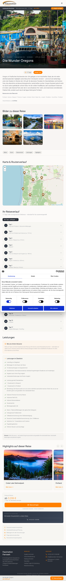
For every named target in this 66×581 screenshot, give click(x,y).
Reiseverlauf (19, 152)
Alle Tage (9, 219)
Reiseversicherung (28, 565)
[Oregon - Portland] (53, 121)
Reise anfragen (34, 505)
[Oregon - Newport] (12, 121)
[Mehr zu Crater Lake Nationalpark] (28, 465)
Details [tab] (33, 276)
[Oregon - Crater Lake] (33, 137)
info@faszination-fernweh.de (55, 557)
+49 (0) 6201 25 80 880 (34, 519)
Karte (11, 152)
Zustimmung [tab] (11, 276)
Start (4, 57)
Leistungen (29, 152)
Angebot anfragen (58, 8)
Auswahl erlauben (33, 308)
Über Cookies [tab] (54, 276)
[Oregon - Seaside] (12, 137)
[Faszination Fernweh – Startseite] (9, 3)
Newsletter (26, 561)
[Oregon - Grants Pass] (33, 121)
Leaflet (52, 204)
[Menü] (61, 3)
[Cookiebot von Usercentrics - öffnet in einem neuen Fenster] (57, 271)
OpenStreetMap (59, 204)
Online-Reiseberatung (29, 556)
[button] (24, 172)
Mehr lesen (9, 487)
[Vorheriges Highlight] (58, 446)
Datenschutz (34, 575)
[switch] (25, 301)
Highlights (38, 152)
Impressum (28, 575)
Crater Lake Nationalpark (15, 483)
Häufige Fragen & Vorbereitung (32, 563)
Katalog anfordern (28, 558)
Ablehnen (12, 308)
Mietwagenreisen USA (19, 57)
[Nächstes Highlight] (61, 446)
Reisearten (9, 57)
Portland (59, 483)
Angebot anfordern (29, 554)
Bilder (5, 152)
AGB (39, 575)
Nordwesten (30, 57)
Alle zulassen (54, 308)
